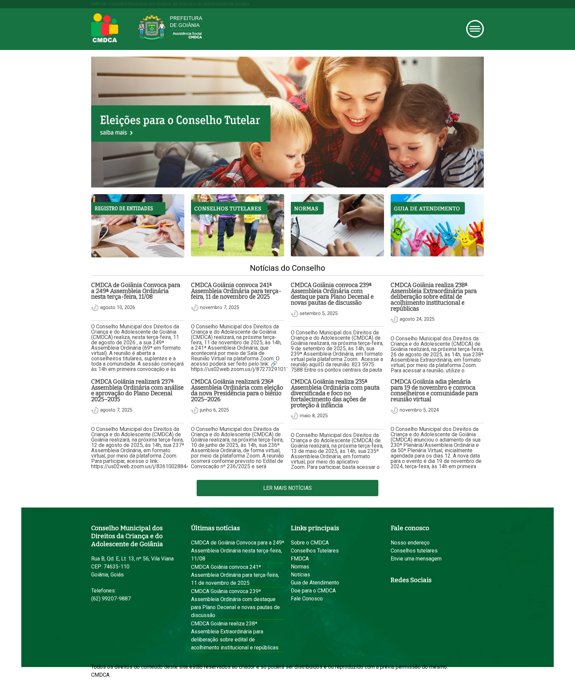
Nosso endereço (410, 542)
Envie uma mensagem (416, 558)
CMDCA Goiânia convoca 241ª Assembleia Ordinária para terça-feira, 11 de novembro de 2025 (235, 575)
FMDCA (300, 558)
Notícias (300, 574)
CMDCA (104, 28)
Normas (300, 566)
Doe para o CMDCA (313, 590)
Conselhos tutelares (414, 550)
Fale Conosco (307, 598)
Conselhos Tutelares (315, 550)
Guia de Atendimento (315, 582)
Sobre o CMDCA (310, 542)
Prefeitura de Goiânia (170, 27)
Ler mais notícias (287, 488)
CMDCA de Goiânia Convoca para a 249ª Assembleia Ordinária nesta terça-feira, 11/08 (237, 550)
